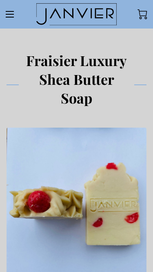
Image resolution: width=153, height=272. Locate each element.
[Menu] (10, 14)
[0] (142, 14)
